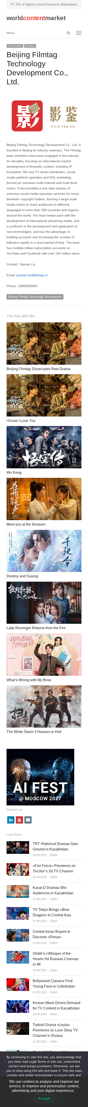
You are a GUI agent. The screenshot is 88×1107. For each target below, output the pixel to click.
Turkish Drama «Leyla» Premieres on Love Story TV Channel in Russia (55, 1030)
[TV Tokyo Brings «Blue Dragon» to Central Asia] (18, 909)
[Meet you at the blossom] (44, 480)
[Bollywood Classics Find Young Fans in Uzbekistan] (18, 981)
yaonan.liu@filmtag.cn (32, 275)
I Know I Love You (21, 421)
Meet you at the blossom (26, 524)
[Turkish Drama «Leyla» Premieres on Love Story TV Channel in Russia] (18, 1024)
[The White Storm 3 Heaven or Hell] (44, 688)
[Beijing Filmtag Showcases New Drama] (44, 325)
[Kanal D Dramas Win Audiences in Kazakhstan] (18, 887)
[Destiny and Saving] (44, 532)
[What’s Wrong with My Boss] (44, 636)
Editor (54, 855)
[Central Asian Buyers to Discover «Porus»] (18, 931)
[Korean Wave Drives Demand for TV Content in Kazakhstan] (18, 1003)
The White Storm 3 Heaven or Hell (34, 732)
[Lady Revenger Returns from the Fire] (44, 584)
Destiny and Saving (22, 576)
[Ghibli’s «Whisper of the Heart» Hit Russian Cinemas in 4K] (18, 953)
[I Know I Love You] (44, 377)
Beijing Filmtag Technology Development (35, 296)
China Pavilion (14, 46)
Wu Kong (14, 472)
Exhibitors (30, 46)
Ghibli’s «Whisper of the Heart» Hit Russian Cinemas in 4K (56, 959)
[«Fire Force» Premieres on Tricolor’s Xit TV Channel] (18, 865)
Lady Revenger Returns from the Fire (36, 628)
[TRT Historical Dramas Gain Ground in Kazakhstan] (18, 843)
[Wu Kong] (44, 428)
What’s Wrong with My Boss (29, 680)
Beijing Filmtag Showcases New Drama (38, 369)
